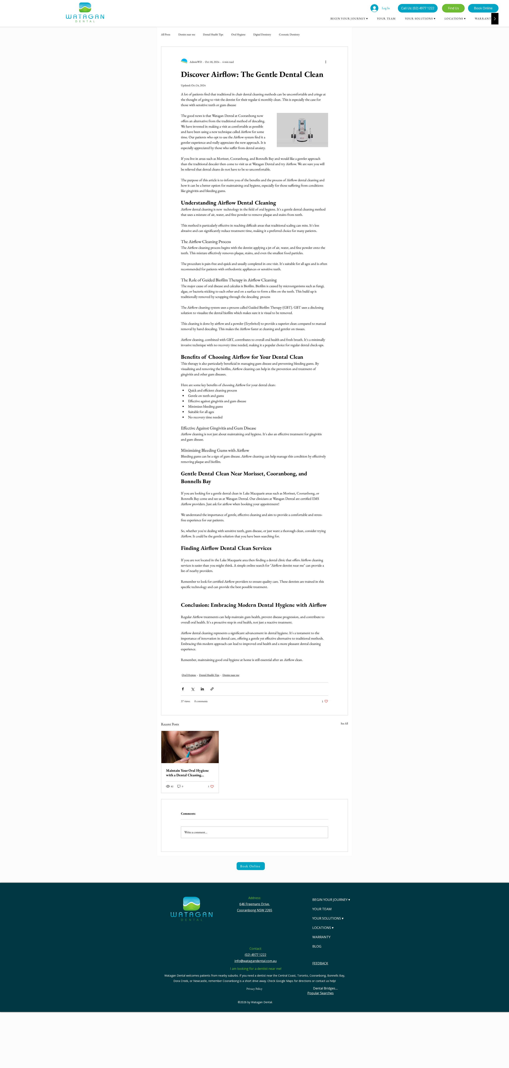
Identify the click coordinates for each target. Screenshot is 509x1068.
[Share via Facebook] (183, 689)
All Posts (165, 34)
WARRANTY (321, 937)
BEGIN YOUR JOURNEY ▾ (327, 899)
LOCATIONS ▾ (323, 927)
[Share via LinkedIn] (202, 689)
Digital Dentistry (262, 34)
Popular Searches (320, 993)
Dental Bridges (324, 988)
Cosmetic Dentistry (289, 34)
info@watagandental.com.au (255, 961)
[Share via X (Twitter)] (192, 689)
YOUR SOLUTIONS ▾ (327, 918)
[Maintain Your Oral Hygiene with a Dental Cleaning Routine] (190, 747)
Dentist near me (186, 34)
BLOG (316, 946)
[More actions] (325, 61)
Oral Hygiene (238, 34)
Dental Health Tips (213, 34)
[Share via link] (212, 689)
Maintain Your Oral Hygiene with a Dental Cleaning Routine (187, 772)
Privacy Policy (254, 988)
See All (344, 723)
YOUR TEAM (322, 909)
